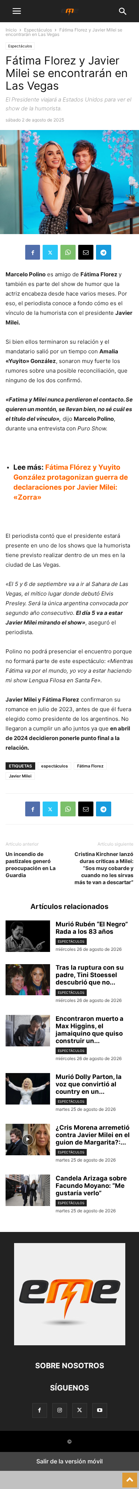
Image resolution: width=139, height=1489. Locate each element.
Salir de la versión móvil (69, 1461)
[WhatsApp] (68, 252)
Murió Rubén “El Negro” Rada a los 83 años (92, 927)
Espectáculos (38, 30)
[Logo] (69, 1343)
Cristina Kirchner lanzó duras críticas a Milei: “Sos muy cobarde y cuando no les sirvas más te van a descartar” (104, 868)
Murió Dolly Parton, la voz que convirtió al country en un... (89, 1084)
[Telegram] (103, 252)
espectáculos (54, 766)
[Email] (85, 252)
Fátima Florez (90, 766)
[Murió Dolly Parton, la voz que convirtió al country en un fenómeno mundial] (28, 1089)
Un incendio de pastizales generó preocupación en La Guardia (31, 864)
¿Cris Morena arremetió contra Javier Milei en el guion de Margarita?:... (93, 1135)
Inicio (11, 30)
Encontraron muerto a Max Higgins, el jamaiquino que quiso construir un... (89, 1030)
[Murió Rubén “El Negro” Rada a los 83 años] (28, 937)
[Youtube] (99, 1410)
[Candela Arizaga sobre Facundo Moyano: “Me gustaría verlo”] (28, 1191)
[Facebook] (32, 252)
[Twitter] (50, 252)
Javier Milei (20, 776)
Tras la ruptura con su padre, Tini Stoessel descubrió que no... (90, 975)
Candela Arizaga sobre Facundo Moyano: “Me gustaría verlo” (91, 1186)
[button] (17, 11)
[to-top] (129, 1477)
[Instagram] (59, 1410)
